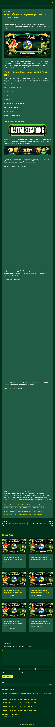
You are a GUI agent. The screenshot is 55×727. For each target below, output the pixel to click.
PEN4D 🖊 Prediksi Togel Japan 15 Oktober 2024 (13, 523)
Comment (5, 650)
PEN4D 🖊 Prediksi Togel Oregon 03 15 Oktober (43, 523)
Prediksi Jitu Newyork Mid (10, 504)
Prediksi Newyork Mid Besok (35, 504)
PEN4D (6, 20)
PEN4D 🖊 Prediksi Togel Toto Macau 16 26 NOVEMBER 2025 (19, 710)
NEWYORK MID (7, 11)
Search (3, 682)
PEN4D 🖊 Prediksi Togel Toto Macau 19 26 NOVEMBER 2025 (19, 706)
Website (40, 669)
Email (22, 669)
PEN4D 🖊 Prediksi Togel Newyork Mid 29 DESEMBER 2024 (13, 559)
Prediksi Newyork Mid (23, 504)
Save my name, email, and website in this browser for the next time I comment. (22, 672)
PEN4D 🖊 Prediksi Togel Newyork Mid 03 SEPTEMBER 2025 (13, 623)
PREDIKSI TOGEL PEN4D (29, 725)
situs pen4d (37, 63)
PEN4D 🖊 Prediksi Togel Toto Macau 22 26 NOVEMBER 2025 (19, 702)
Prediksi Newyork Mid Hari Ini (11, 507)
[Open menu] (52, 3)
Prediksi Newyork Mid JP (38, 507)
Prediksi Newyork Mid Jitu (25, 507)
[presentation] (14, 546)
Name (4, 669)
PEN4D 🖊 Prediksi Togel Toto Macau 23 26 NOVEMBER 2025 (19, 699)
